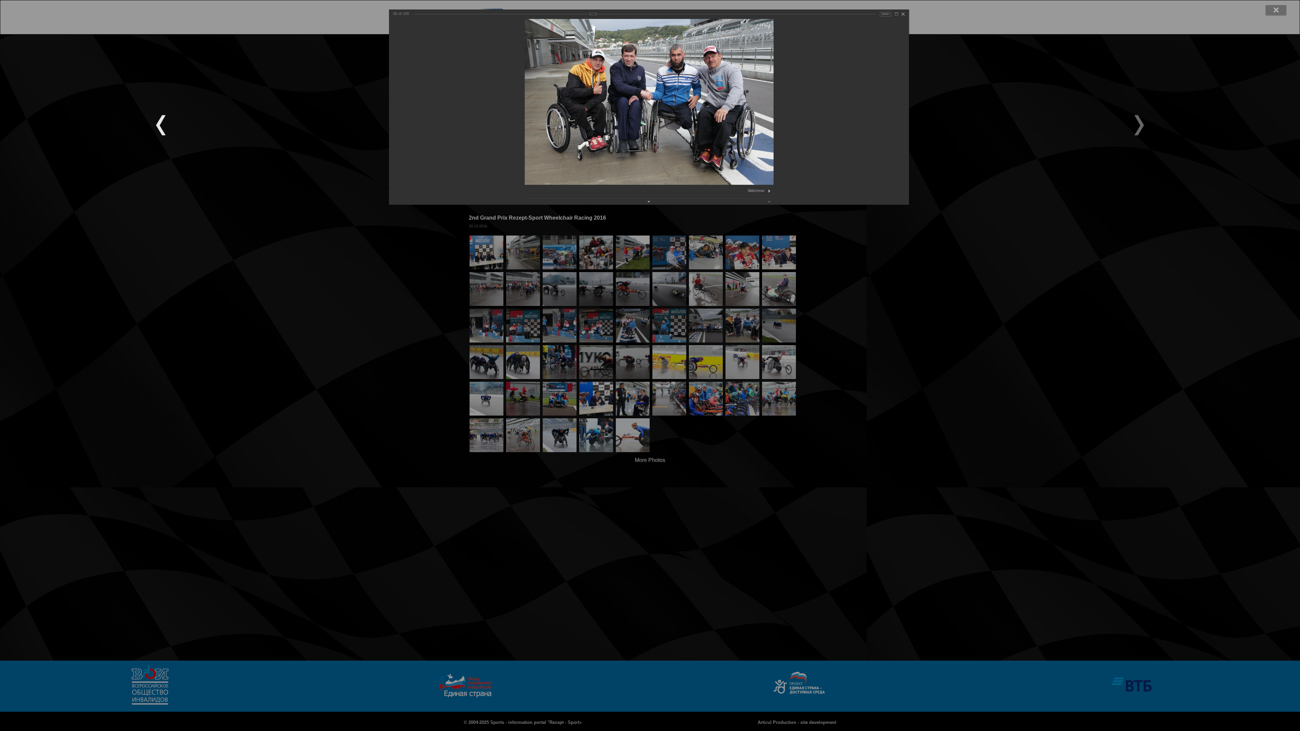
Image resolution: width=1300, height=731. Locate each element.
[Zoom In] (896, 14)
